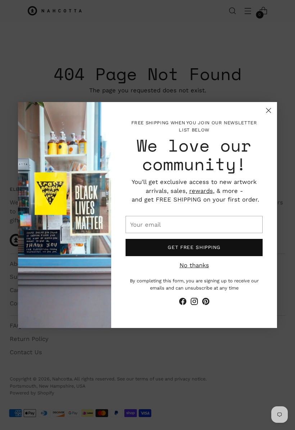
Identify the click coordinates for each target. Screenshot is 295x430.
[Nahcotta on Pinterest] (205, 303)
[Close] (268, 110)
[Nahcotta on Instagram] (194, 303)
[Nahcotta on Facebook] (182, 303)
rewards (201, 191)
